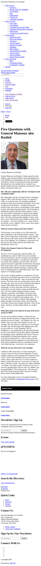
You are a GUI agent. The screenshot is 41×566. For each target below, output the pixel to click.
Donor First (14, 31)
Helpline (8, 90)
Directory (8, 82)
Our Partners (14, 11)
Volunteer (13, 47)
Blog (11, 61)
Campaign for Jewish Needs (19, 27)
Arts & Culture (15, 43)
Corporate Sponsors (16, 19)
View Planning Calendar (13, 94)
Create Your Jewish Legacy (19, 33)
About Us (13, 7)
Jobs (11, 13)
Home (3, 111)
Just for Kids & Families (18, 51)
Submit (24, 430)
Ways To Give (10, 21)
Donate (7, 67)
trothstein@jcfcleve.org (25, 379)
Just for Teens (14, 53)
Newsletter (9, 88)
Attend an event (15, 37)
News (7, 79)
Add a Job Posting (11, 100)
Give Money (14, 25)
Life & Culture (10, 84)
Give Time (13, 23)
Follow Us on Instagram (9, 474)
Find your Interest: (16, 39)
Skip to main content (8, 72)
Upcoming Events (16, 63)
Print (7, 117)
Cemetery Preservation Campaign (21, 29)
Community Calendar (17, 65)
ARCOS (13, 563)
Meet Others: (14, 49)
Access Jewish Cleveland (9, 70)
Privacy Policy (10, 527)
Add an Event (10, 96)
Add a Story (9, 98)
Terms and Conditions (12, 529)
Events (7, 80)
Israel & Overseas (16, 45)
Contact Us (13, 17)
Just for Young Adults (17, 57)
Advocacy (13, 41)
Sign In (7, 104)
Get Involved (9, 35)
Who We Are (9, 5)
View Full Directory (8, 483)
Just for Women (15, 55)
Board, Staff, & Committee (19, 9)
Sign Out (8, 108)
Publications (14, 15)
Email (7, 115)
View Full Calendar (7, 442)
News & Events (10, 59)
